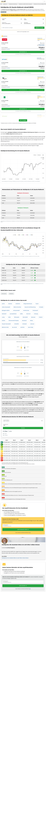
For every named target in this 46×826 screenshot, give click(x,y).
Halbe (9, 317)
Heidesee (10, 303)
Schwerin (41, 317)
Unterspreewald (16, 310)
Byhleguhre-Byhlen (6, 310)
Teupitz (37, 303)
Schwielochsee (26, 310)
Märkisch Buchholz (17, 307)
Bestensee (33, 317)
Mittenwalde (16, 317)
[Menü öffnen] (44, 1)
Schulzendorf (35, 310)
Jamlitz (3, 303)
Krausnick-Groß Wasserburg (30, 307)
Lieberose (32, 323)
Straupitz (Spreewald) (6, 323)
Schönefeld (16, 323)
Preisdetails (8, 49)
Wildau (31, 320)
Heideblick (18, 303)
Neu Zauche (14, 327)
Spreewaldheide (13, 313)
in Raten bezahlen (41, 45)
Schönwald (24, 323)
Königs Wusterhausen (28, 303)
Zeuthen (3, 320)
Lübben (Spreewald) (6, 307)
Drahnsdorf (4, 313)
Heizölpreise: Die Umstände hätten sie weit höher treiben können (15, 557)
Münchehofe (25, 317)
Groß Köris (22, 327)
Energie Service (39, 38)
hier (30, 532)
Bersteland (24, 320)
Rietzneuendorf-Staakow (14, 320)
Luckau (3, 317)
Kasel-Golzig (30, 327)
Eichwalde (41, 307)
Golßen (21, 313)
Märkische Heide (5, 327)
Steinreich (28, 313)
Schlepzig (36, 313)
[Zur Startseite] (3, 1)
